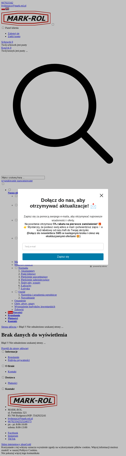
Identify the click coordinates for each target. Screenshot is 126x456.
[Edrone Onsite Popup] (63, 228)
